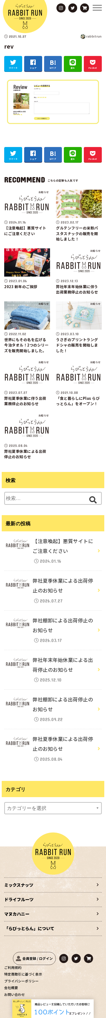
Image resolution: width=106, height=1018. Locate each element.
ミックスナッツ (18, 885)
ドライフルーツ (19, 899)
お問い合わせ (14, 994)
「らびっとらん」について (29, 928)
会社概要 (11, 987)
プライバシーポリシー (21, 980)
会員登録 (29, 958)
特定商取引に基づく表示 (23, 974)
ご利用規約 (12, 967)
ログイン (46, 958)
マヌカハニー (16, 914)
